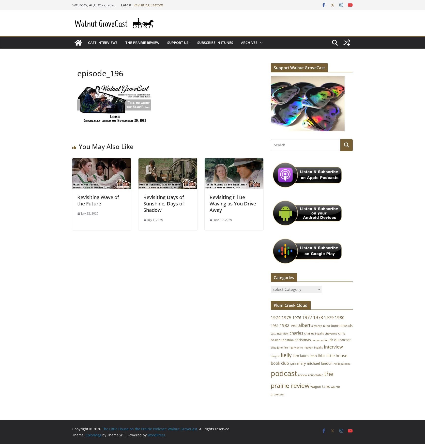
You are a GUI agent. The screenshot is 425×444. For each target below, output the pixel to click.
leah (313, 355)
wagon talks (320, 386)
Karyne (275, 356)
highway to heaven (301, 347)
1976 (296, 317)
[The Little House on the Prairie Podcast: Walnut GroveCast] (78, 43)
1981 (275, 325)
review (302, 375)
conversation (320, 340)
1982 (284, 325)
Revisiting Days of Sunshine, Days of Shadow (163, 203)
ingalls (318, 347)
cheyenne (331, 333)
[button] (260, 42)
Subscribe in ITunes (215, 42)
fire (286, 347)
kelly (286, 355)
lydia (293, 363)
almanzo (316, 326)
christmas (303, 339)
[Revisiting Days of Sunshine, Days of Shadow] (167, 161)
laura (304, 355)
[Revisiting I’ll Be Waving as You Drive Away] (234, 161)
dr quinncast (340, 339)
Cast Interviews (103, 42)
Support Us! (178, 42)
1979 (329, 317)
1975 (286, 317)
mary (301, 363)
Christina (287, 340)
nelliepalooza (342, 363)
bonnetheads (342, 325)
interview (333, 347)
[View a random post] (347, 43)
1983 (293, 326)
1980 (340, 317)
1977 (307, 317)
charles (296, 333)
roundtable (315, 375)
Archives (249, 42)
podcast (284, 373)
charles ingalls (314, 333)
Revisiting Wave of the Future (98, 200)
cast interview (279, 333)
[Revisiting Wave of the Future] (101, 161)
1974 (276, 317)
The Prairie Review (142, 42)
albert (304, 325)
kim (296, 355)
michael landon (320, 363)
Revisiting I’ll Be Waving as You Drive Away (233, 203)
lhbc (322, 355)
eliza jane (277, 347)
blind (326, 326)
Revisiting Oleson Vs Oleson (156, 2)
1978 (318, 317)
